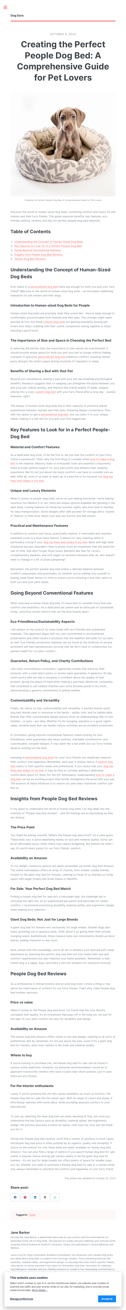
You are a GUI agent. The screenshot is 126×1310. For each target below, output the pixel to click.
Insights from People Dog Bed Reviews (38, 254)
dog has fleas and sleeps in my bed (65, 542)
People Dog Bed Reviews (30, 259)
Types (32, 1214)
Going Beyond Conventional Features (37, 250)
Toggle (7, 7)
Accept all (107, 1298)
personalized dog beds (39, 757)
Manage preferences (21, 1298)
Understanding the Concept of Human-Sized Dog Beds (48, 241)
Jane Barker (20, 1233)
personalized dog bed (44, 286)
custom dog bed (53, 321)
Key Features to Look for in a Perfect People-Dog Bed (48, 246)
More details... (40, 1290)
